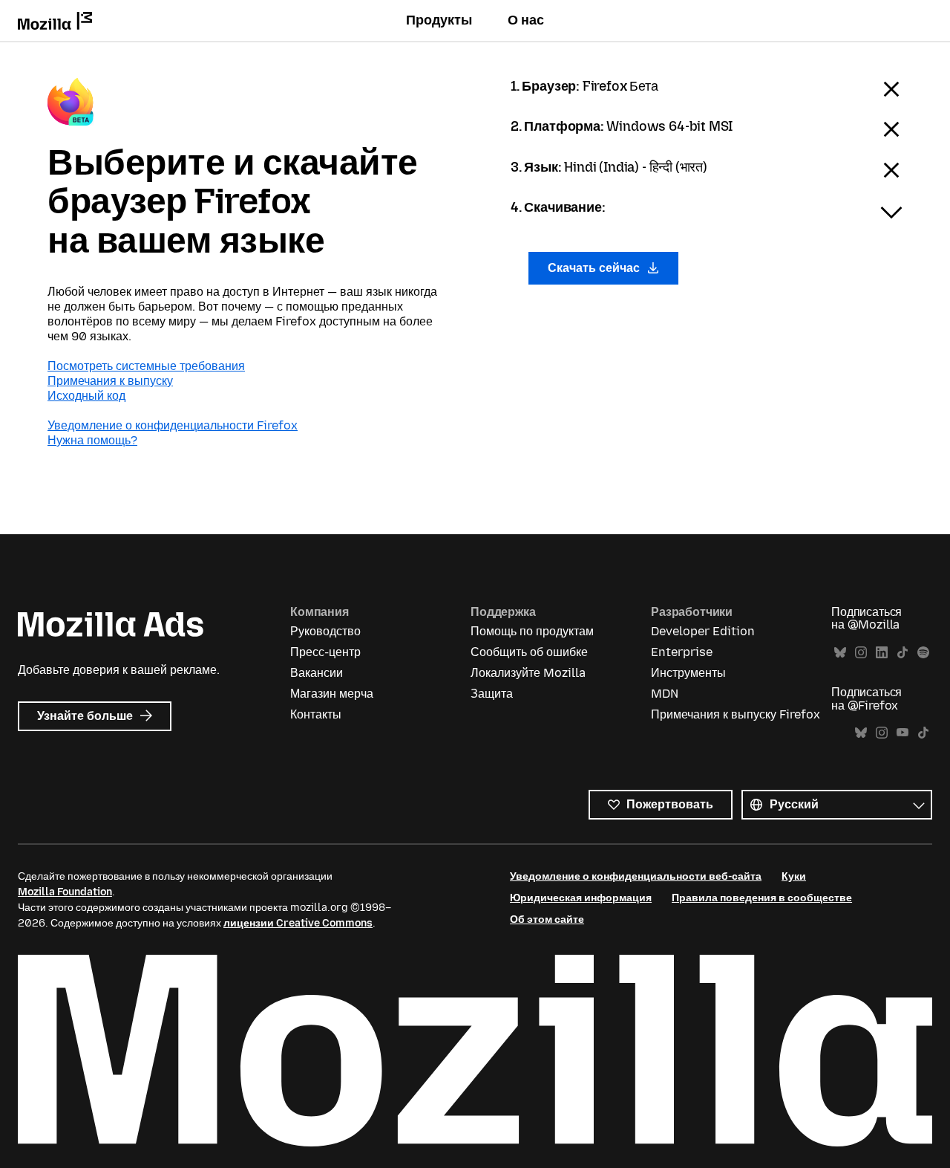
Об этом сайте (547, 919)
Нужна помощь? (92, 440)
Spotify (923, 652)
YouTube (902, 733)
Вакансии (316, 673)
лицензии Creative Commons (298, 923)
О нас (526, 20)
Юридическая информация (581, 898)
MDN (664, 694)
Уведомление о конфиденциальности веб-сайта (635, 876)
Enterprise (681, 652)
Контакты (315, 714)
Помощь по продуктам (532, 631)
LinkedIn (882, 652)
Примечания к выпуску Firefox (735, 714)
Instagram (861, 652)
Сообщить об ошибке (529, 652)
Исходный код (86, 396)
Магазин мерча (331, 694)
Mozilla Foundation (65, 892)
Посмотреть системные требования (146, 366)
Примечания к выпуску (110, 381)
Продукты (439, 20)
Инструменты (688, 673)
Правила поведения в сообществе (762, 898)
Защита (492, 694)
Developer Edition (703, 631)
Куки (794, 876)
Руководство (325, 631)
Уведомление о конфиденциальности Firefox (173, 425)
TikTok (902, 652)
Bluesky (840, 652)
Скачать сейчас (595, 268)
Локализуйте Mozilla (528, 673)
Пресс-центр (325, 652)
